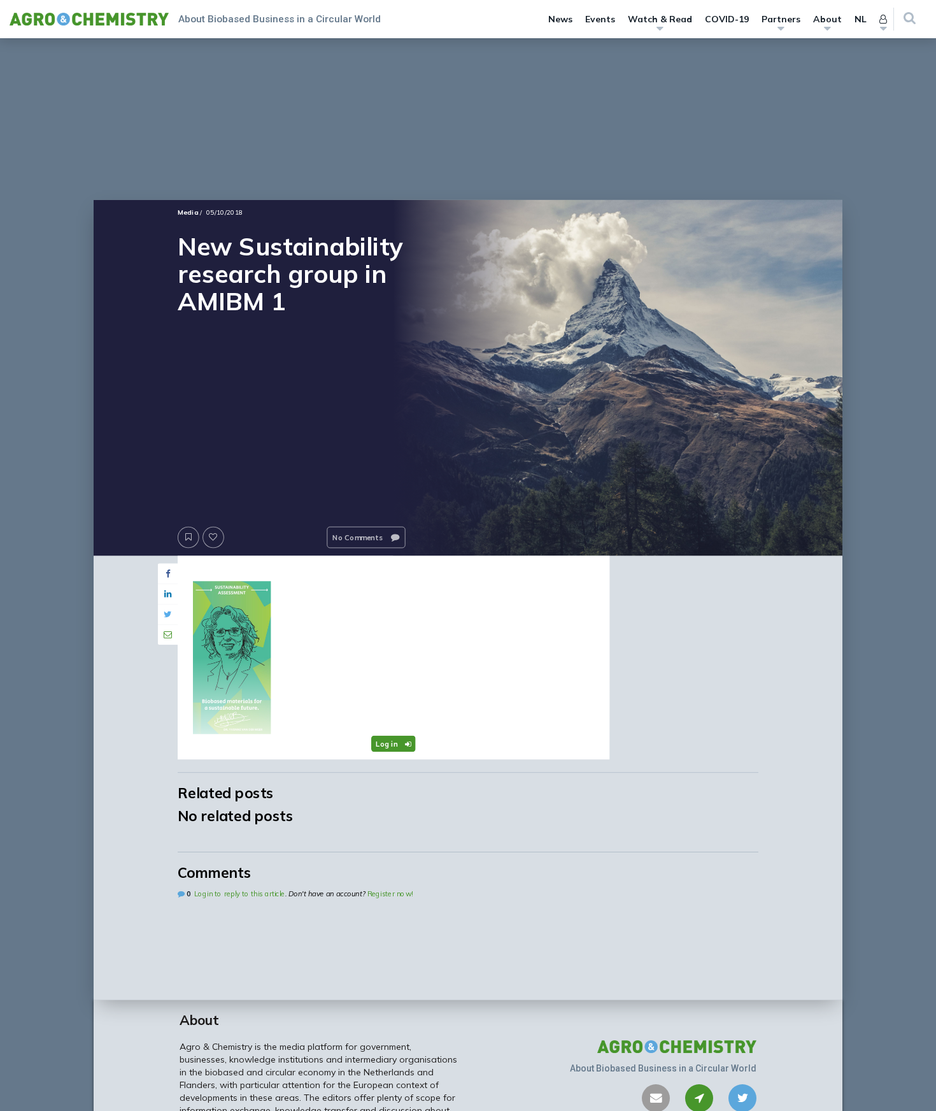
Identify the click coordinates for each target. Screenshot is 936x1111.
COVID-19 (727, 19)
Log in (388, 743)
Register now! (390, 893)
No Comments (358, 537)
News (560, 19)
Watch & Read (660, 19)
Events (600, 19)
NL (860, 19)
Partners (781, 19)
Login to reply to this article (239, 893)
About (827, 19)
